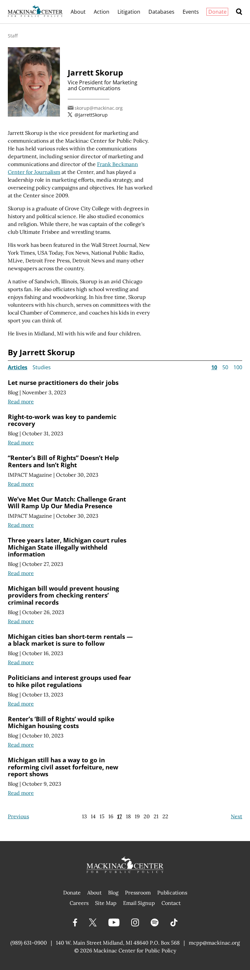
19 (137, 816)
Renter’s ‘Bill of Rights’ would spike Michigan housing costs (61, 722)
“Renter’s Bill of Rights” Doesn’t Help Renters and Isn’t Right (63, 461)
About (78, 11)
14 (93, 816)
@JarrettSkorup (91, 115)
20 (147, 816)
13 (84, 816)
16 (110, 816)
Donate (217, 11)
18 (128, 816)
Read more (21, 401)
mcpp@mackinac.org (214, 942)
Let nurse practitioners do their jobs (63, 382)
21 (156, 816)
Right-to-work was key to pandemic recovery (62, 420)
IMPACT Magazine (30, 474)
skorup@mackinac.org (99, 108)
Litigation (129, 11)
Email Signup (139, 903)
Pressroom (138, 892)
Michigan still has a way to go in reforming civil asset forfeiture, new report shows (63, 766)
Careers (79, 903)
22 (165, 816)
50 (225, 367)
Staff (13, 36)
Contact (171, 903)
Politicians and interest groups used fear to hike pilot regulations (69, 681)
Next (236, 816)
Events (191, 11)
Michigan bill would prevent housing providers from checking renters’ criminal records (63, 595)
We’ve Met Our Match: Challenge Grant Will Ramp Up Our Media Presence (67, 503)
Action (101, 11)
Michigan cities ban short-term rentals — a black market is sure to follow (70, 640)
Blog (13, 392)
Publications (172, 892)
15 (102, 816)
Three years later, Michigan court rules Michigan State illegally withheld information (67, 547)
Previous (18, 816)
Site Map (106, 903)
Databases (161, 11)
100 (237, 367)
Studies (42, 367)
